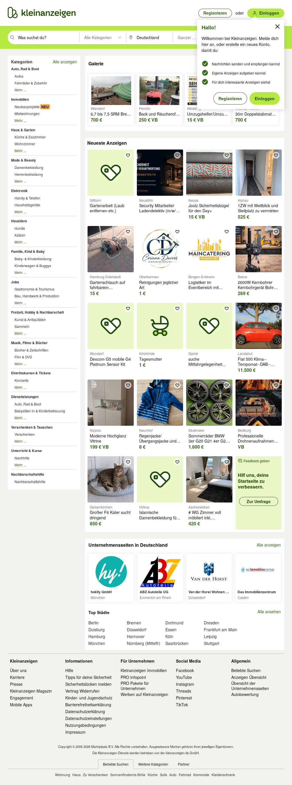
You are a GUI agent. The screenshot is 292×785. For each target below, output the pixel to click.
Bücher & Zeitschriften (31, 350)
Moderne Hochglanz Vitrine (108, 438)
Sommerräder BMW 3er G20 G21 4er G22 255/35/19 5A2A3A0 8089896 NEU (208, 443)
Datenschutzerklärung (85, 711)
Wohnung (62, 774)
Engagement (21, 698)
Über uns (18, 670)
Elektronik (19, 190)
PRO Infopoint (133, 677)
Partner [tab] (183, 764)
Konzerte (22, 380)
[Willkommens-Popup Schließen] (277, 26)
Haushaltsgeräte (27, 204)
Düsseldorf (136, 629)
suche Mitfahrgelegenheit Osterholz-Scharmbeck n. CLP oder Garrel (209, 367)
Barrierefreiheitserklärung (88, 704)
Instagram (185, 684)
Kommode (201, 774)
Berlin (93, 622)
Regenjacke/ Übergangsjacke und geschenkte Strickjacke (160, 441)
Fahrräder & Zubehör (31, 82)
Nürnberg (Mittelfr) (143, 643)
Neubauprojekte (27, 106)
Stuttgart (211, 643)
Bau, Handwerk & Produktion (37, 295)
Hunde (20, 228)
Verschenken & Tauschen (31, 427)
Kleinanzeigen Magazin (31, 691)
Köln (169, 636)
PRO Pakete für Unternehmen (135, 686)
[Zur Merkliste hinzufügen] (128, 155)
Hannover (136, 636)
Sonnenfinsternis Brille (127, 774)
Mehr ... (20, 89)
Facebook (185, 670)
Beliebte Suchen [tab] (116, 764)
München (96, 643)
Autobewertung (245, 694)
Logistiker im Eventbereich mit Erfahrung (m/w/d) (204, 287)
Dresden (211, 622)
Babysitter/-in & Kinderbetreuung (40, 410)
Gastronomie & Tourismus (34, 288)
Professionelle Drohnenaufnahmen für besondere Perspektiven (256, 443)
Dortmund (174, 622)
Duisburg (96, 629)
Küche (153, 774)
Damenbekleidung (29, 167)
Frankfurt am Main (220, 629)
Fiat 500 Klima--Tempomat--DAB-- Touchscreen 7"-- (254, 364)
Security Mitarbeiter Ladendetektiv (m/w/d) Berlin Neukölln (159, 211)
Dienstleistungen (24, 396)
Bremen (134, 622)
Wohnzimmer (25, 143)
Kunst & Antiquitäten (30, 319)
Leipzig (210, 636)
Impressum (75, 732)
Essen (171, 629)
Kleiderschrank (223, 774)
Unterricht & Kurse (26, 450)
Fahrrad (185, 774)
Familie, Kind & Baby (28, 251)
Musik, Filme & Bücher (29, 342)
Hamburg (96, 636)
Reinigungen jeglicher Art (158, 284)
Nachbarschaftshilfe (27, 474)
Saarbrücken (176, 643)
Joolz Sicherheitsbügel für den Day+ (208, 208)
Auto (173, 774)
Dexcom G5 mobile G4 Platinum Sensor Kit (110, 361)
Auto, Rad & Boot (25, 68)
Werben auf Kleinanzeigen (144, 694)
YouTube (184, 677)
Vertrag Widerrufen (82, 691)
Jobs (15, 281)
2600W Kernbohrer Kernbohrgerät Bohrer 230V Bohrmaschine (257, 287)
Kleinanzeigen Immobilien (144, 670)
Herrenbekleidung (29, 174)
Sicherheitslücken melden (88, 684)
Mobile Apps (21, 704)
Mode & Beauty (23, 160)
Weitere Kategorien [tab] (153, 764)
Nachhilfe (22, 457)
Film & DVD (23, 356)
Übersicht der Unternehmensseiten (250, 686)
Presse (16, 684)
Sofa (163, 774)
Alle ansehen (269, 611)
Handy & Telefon (27, 197)
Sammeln (22, 326)
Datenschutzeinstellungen (88, 718)
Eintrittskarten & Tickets (31, 373)
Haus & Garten (23, 129)
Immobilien (20, 99)
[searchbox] (48, 37)
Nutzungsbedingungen (85, 725)
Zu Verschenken (95, 774)
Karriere (17, 677)
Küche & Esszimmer (30, 136)
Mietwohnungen (27, 113)
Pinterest (184, 698)
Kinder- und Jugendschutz (88, 698)
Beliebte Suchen (246, 670)
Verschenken (25, 434)
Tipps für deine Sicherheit (88, 677)
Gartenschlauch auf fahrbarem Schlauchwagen (107, 287)
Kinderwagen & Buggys (33, 265)
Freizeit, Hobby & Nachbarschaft (37, 312)
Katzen (20, 235)
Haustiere (19, 220)
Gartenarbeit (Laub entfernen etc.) (107, 208)
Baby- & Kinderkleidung (33, 258)
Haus (76, 774)
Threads (183, 691)
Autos (19, 76)
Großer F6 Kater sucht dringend (110, 514)
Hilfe (69, 670)
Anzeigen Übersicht (248, 677)
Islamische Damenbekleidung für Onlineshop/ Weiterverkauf (158, 520)
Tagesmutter (150, 359)
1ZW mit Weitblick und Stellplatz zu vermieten (258, 208)
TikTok (182, 704)
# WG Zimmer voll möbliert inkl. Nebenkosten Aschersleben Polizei (207, 520)
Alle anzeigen (65, 61)
